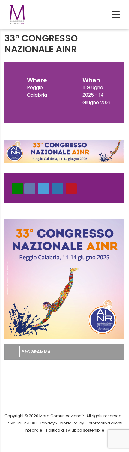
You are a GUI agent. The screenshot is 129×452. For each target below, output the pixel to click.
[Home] (17, 14)
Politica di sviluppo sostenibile (75, 430)
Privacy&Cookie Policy (62, 423)
